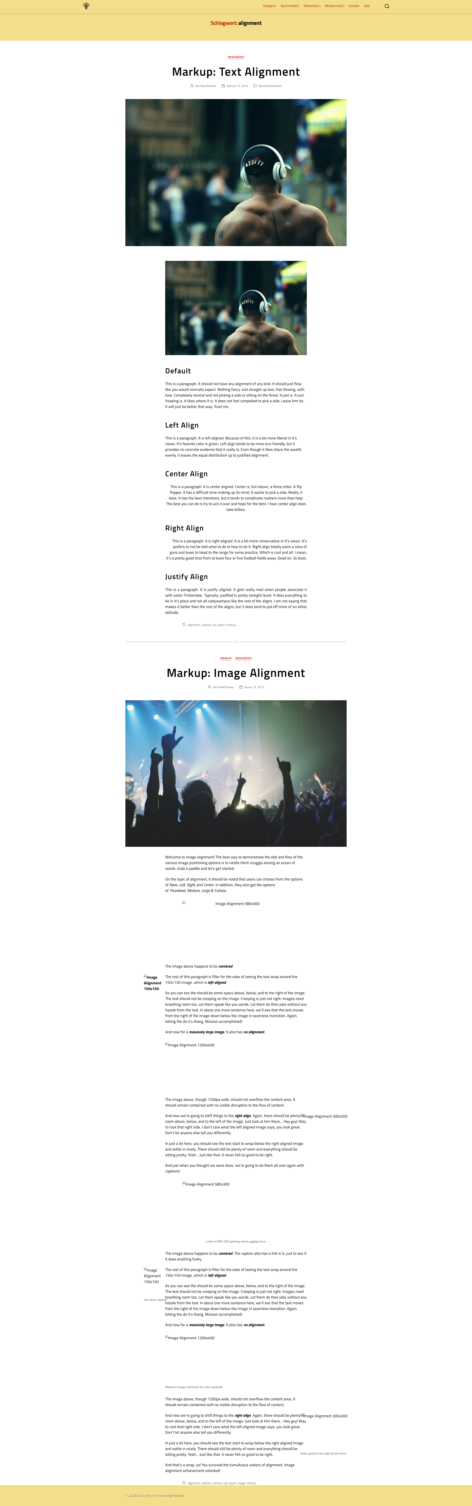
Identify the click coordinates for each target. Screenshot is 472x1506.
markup (230, 625)
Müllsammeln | (334, 6)
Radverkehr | (312, 6)
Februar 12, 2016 (237, 86)
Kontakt (354, 6)
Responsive (236, 57)
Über (367, 6)
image (241, 1483)
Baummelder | (290, 6)
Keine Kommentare (270, 86)
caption (254, 1241)
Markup (226, 658)
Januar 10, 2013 (254, 687)
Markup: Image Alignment (236, 672)
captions (206, 1483)
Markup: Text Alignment (236, 71)
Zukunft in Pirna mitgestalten (161, 1495)
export (221, 625)
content (206, 625)
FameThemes (208, 86)
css (214, 625)
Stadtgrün (269, 6)
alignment (194, 625)
